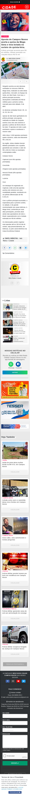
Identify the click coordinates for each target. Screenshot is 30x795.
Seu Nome (5, 713)
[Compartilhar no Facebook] (4, 248)
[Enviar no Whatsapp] (15, 248)
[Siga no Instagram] (13, 681)
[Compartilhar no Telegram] (20, 248)
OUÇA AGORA (14, 2)
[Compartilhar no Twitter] (9, 248)
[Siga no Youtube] (18, 681)
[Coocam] (15, 426)
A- (20, 81)
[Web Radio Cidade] (9, 7)
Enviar (14, 763)
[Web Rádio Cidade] (15, 21)
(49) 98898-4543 (17, 695)
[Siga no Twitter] (24, 681)
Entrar (15, 372)
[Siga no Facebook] (8, 681)
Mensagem (6, 734)
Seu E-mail (6, 720)
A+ (27, 81)
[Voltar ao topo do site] (27, 437)
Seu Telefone (7, 727)
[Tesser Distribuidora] (15, 410)
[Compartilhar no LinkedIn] (25, 248)
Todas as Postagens (14, 664)
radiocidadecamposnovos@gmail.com (17, 697)
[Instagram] (12, 283)
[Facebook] (18, 283)
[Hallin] (15, 389)
